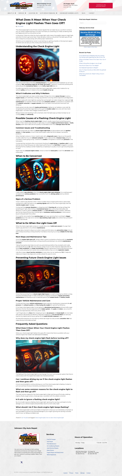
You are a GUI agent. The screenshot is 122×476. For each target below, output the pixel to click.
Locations (32, 13)
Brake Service (50, 450)
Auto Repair (50, 441)
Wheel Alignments (51, 454)
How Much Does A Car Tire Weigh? (89, 65)
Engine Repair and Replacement (55, 452)
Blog (83, 13)
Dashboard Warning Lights (69, 13)
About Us (11, 13)
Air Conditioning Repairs (53, 446)
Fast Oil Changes (51, 439)
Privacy (71, 473)
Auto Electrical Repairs (52, 448)
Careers (65, 473)
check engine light (40, 417)
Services (21, 13)
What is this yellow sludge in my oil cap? (90, 63)
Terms (76, 473)
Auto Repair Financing (47, 13)
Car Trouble (24, 417)
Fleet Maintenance (51, 443)
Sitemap (82, 473)
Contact (91, 13)
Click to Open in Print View (90, 47)
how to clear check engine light (55, 417)
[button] (101, 5)
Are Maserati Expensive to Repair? (88, 67)
